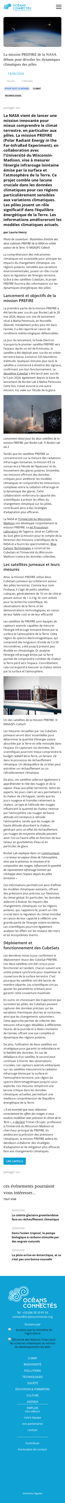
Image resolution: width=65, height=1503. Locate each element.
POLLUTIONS (32, 1371)
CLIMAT (32, 1358)
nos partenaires (32, 1424)
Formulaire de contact (32, 1449)
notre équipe (32, 1417)
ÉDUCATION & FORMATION (32, 1389)
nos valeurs (32, 1411)
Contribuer (32, 1443)
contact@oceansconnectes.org (32, 1317)
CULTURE (33, 1395)
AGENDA (32, 1402)
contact (32, 1430)
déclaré (20, 1122)
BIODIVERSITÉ (32, 1364)
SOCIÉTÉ (32, 1383)
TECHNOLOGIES (32, 1377)
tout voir (9, 1199)
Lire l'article (14, 1161)
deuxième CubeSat (15, 373)
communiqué (50, 853)
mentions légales (32, 1493)
